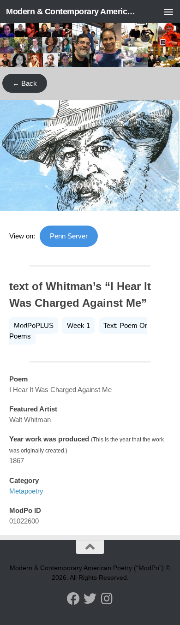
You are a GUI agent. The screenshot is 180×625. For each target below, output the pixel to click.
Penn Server (69, 236)
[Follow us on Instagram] (106, 598)
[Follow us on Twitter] (90, 598)
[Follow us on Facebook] (73, 598)
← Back (24, 83)
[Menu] (168, 11)
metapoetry (26, 491)
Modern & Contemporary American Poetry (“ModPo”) (71, 11)
